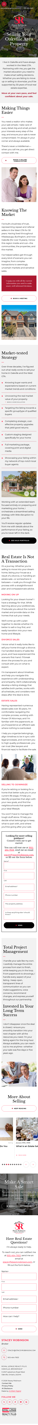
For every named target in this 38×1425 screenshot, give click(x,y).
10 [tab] (20, 1164)
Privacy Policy (7, 1386)
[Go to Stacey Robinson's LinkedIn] (20, 1402)
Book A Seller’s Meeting (20, 1206)
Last (5, 880)
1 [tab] (2, 1164)
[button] (4, 4)
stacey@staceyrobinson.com (11, 8)
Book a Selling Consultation (20, 160)
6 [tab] (12, 1164)
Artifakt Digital (15, 1391)
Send (20, 925)
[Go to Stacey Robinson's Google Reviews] (26, 1402)
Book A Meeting (20, 298)
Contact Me (6, 1383)
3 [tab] (6, 1164)
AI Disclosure (7, 1388)
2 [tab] (4, 1164)
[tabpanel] (19, 1138)
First (5, 870)
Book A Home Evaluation (16, 402)
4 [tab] (8, 1164)
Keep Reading (20, 1108)
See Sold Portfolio (20, 540)
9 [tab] (18, 1164)
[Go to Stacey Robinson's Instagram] (9, 1402)
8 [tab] (16, 1164)
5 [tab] (10, 1164)
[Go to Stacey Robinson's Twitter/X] (4, 1402)
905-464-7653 (28, 8)
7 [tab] (14, 1164)
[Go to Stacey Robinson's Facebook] (15, 1402)
